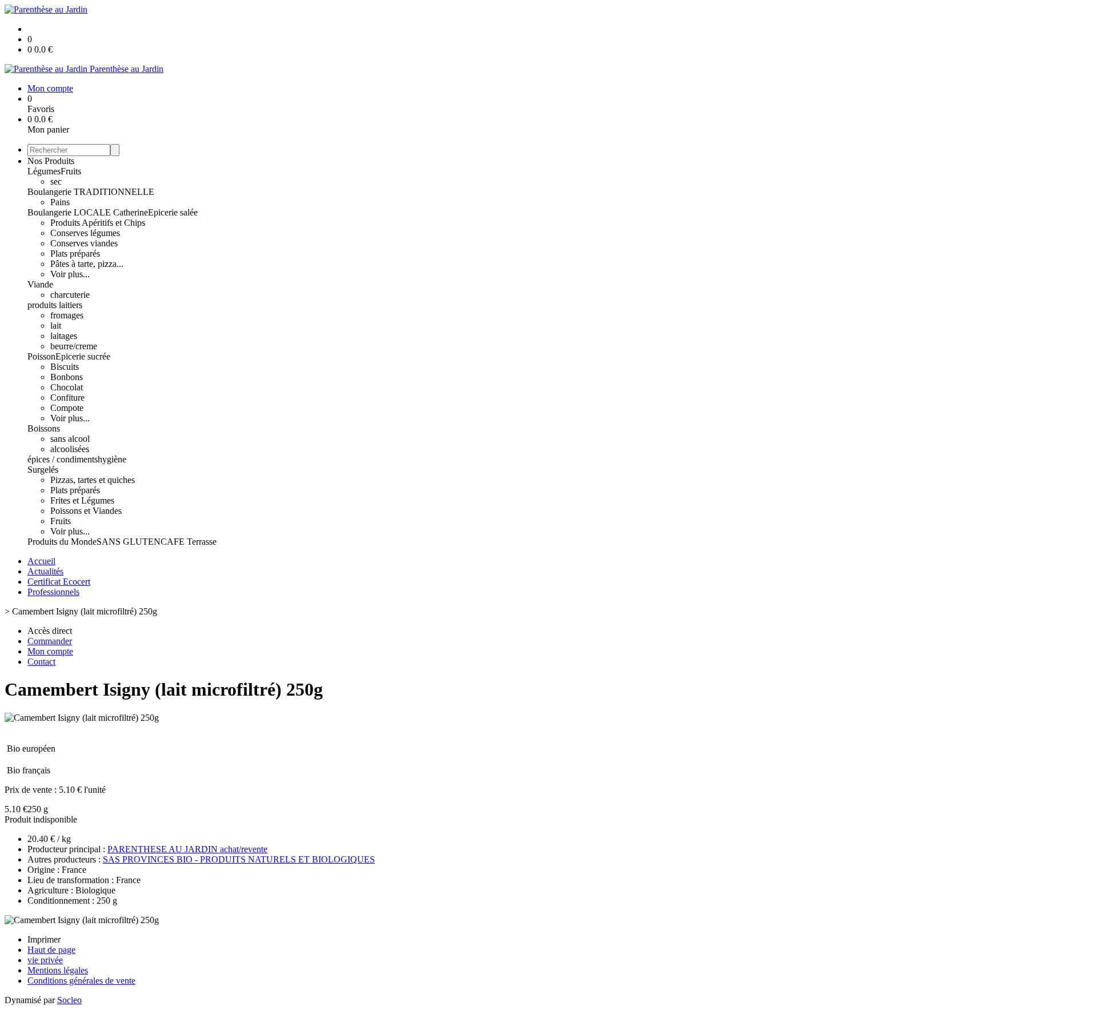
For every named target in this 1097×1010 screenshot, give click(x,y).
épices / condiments (62, 459)
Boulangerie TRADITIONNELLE (90, 192)
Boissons (43, 428)
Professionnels (53, 592)
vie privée (45, 960)
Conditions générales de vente (81, 980)
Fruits (71, 171)
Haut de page (51, 950)
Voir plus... (70, 274)
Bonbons (66, 377)
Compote (66, 408)
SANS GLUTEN (129, 541)
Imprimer (44, 939)
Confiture (67, 397)
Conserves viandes (84, 243)
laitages (63, 336)
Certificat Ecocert (58, 581)
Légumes (44, 171)
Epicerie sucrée (82, 356)
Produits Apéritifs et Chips (97, 222)
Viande (40, 284)
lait (55, 325)
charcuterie (70, 295)
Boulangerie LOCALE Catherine (87, 212)
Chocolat (66, 387)
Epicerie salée (173, 212)
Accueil (41, 561)
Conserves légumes (85, 233)
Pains (60, 202)
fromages (66, 315)
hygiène (112, 459)
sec (56, 181)
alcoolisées (69, 449)
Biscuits (64, 367)
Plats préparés (75, 253)
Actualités (45, 571)
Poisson (41, 356)
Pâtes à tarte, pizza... (86, 264)
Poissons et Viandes (86, 511)
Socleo (69, 1000)
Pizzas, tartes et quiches (92, 480)
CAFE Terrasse (189, 541)
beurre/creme (73, 346)
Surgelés (42, 469)
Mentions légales (57, 970)
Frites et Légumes (82, 500)
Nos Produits (50, 161)
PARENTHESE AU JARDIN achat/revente (187, 849)
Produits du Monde (62, 541)
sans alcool (70, 439)
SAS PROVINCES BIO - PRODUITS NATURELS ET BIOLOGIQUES (239, 859)
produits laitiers (54, 305)
